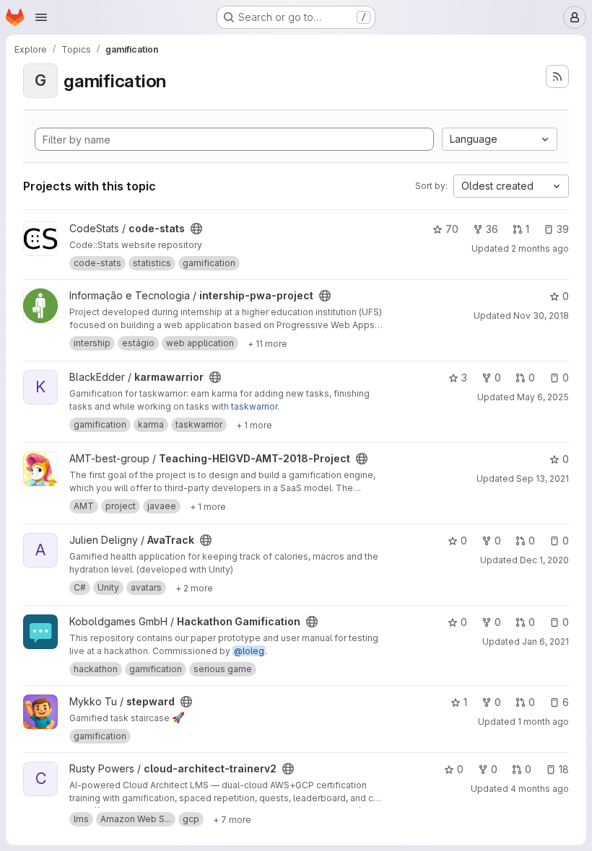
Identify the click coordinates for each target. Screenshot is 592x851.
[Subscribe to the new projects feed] (557, 76)
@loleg (249, 650)
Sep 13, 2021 (542, 478)
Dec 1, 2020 (544, 560)
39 (563, 229)
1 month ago (543, 721)
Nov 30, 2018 (541, 315)
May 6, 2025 (543, 397)
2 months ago (540, 248)
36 (492, 229)
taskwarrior (254, 406)
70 (451, 229)
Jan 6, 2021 (545, 641)
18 (564, 769)
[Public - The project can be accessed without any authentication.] (196, 228)
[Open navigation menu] (41, 17)
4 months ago (539, 788)
